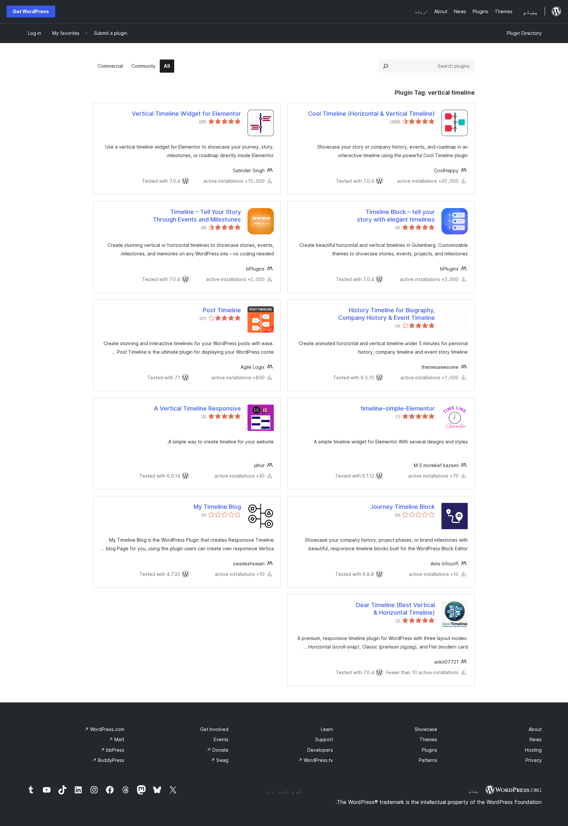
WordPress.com (104, 729)
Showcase (425, 729)
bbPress (112, 750)
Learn (327, 729)
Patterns (428, 760)
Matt (116, 739)
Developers (320, 750)
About (535, 729)
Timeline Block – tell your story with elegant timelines (396, 215)
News (536, 739)
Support (324, 739)
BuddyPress (108, 760)
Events (221, 739)
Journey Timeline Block (402, 506)
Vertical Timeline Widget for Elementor (186, 113)
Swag (219, 760)
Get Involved (214, 729)
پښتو (473, 790)
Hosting (533, 750)
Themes (428, 739)
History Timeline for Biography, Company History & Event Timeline (386, 314)
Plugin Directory (524, 33)
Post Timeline (222, 310)
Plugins (429, 750)
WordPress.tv (315, 760)
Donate (217, 750)
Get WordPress (31, 11)
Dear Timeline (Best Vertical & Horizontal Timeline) (395, 609)
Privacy (534, 760)
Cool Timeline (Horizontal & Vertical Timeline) (371, 113)
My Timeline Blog (217, 506)
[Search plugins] (385, 66)
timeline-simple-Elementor (398, 408)
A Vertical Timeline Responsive (197, 408)
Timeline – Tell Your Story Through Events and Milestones (197, 215)
